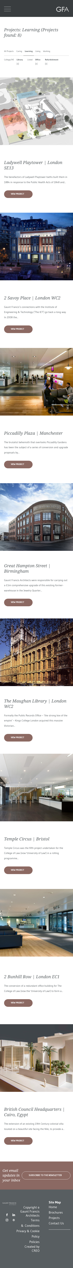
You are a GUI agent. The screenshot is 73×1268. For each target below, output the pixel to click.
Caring (19, 51)
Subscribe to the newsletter (45, 1175)
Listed (29, 59)
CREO (36, 1251)
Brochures (56, 1213)
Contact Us (56, 1223)
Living (37, 51)
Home (53, 1207)
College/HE (9, 59)
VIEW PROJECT (17, 194)
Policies (34, 1242)
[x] (18, 64)
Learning (29, 51)
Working (46, 51)
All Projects (9, 51)
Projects (54, 1218)
